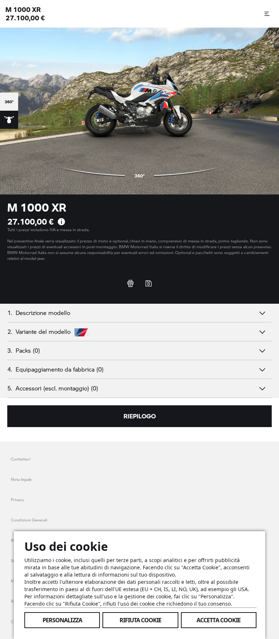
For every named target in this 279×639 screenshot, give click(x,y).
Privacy (17, 499)
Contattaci (21, 459)
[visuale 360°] (9, 102)
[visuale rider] (9, 120)
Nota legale (21, 479)
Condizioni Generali (29, 520)
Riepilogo (140, 416)
